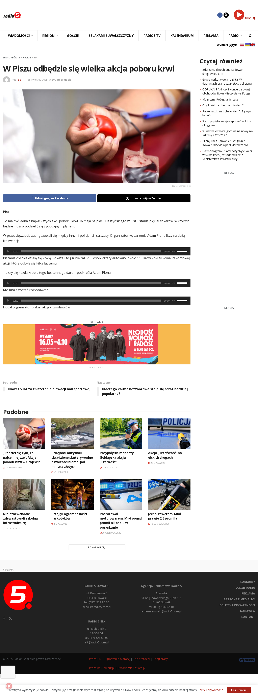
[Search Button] (250, 35)
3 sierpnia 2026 (13, 467)
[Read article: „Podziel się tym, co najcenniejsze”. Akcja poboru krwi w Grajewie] (24, 433)
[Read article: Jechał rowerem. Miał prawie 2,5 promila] (169, 494)
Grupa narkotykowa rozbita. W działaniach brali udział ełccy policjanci (227, 81)
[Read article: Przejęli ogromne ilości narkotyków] (72, 494)
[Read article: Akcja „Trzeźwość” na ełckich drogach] (169, 433)
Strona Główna (11, 57)
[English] (252, 45)
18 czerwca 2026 (159, 523)
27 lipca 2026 (109, 467)
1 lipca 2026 (60, 523)
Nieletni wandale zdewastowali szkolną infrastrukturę (20, 518)
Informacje (63, 79)
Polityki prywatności (211, 690)
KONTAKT (248, 617)
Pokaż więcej (96, 547)
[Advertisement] (122, 15)
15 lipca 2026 (12, 528)
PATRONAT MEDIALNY (239, 599)
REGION (48, 35)
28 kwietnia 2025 (38, 79)
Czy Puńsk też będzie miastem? (222, 105)
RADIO (234, 35)
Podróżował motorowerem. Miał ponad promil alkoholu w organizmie (121, 521)
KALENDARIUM (182, 35)
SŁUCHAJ (249, 18)
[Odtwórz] (8, 251)
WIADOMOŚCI (19, 35)
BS (19, 79)
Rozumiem (239, 690)
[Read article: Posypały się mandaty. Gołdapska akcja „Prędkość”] (121, 433)
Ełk (35, 57)
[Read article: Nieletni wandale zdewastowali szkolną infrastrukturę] (24, 494)
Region (27, 57)
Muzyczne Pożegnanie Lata (220, 99)
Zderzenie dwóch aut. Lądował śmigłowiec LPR (222, 72)
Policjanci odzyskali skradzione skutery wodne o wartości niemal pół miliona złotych (72, 460)
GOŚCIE (73, 35)
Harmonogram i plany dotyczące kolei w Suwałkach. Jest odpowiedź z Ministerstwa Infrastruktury (227, 155)
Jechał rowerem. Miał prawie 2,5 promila (164, 516)
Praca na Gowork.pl (101, 668)
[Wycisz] (173, 251)
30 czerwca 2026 (111, 532)
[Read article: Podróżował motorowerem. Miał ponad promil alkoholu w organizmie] (121, 494)
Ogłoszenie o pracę (117, 659)
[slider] (182, 251)
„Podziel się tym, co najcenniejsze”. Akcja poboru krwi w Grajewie (22, 457)
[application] (96, 251)
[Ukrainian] (247, 45)
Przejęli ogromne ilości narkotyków (69, 516)
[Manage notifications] (9, 686)
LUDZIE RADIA (245, 587)
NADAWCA (247, 611)
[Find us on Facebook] (220, 15)
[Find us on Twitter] (226, 15)
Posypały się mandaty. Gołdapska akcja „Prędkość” (117, 457)
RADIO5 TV (152, 35)
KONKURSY (247, 582)
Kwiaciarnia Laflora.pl (131, 668)
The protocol (141, 659)
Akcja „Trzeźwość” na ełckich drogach (165, 455)
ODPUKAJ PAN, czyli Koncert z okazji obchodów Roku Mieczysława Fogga (226, 91)
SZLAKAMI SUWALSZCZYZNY (111, 35)
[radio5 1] (96, 344)
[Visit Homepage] (12, 15)
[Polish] (242, 45)
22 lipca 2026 (157, 462)
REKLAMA (211, 35)
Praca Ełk (95, 659)
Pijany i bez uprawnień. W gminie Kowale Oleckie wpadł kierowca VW (225, 143)
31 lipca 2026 (60, 471)
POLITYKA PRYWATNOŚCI (237, 605)
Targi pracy (160, 659)
